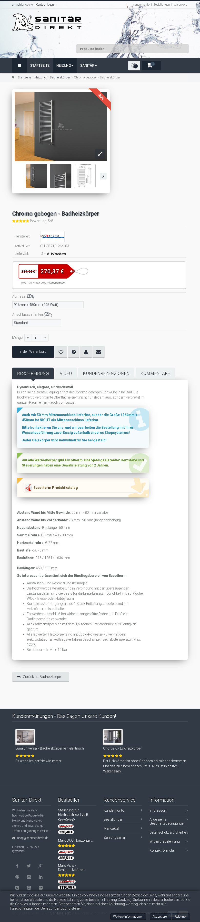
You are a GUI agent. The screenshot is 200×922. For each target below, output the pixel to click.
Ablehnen (181, 916)
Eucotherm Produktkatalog (55, 488)
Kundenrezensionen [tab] (106, 373)
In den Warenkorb (33, 351)
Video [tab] (66, 373)
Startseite (40, 65)
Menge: (17, 338)
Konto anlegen (45, 4)
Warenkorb (180, 4)
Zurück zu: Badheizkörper (42, 677)
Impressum (158, 810)
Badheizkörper (60, 77)
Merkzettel (111, 828)
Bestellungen (161, 4)
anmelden (18, 4)
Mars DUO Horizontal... (75, 840)
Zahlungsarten (115, 837)
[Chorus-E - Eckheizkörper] (113, 739)
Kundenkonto (141, 4)
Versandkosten (56, 283)
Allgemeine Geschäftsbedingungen (167, 821)
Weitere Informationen (128, 916)
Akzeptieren (160, 916)
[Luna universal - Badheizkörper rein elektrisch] (26, 739)
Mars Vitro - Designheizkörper (71, 868)
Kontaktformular (162, 850)
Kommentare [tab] (155, 373)
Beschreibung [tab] (33, 373)
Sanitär (87, 65)
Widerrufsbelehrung (165, 841)
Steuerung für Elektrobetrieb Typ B (73, 812)
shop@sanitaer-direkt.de (32, 838)
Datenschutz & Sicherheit (169, 832)
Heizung (63, 65)
